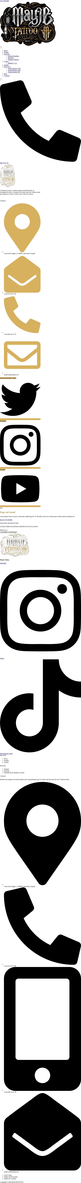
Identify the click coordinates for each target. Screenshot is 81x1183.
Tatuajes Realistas (13, 56)
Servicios (7, 54)
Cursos (6, 61)
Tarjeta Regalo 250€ (14, 70)
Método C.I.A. (12, 63)
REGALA (7, 67)
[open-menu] (1, 47)
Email (2, 530)
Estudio (6, 52)
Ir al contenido (4, 1)
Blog (5, 74)
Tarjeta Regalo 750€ (14, 68)
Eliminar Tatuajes (13, 59)
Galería (6, 65)
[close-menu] (1, 79)
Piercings (11, 58)
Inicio (6, 51)
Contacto (7, 76)
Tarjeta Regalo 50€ (14, 72)
